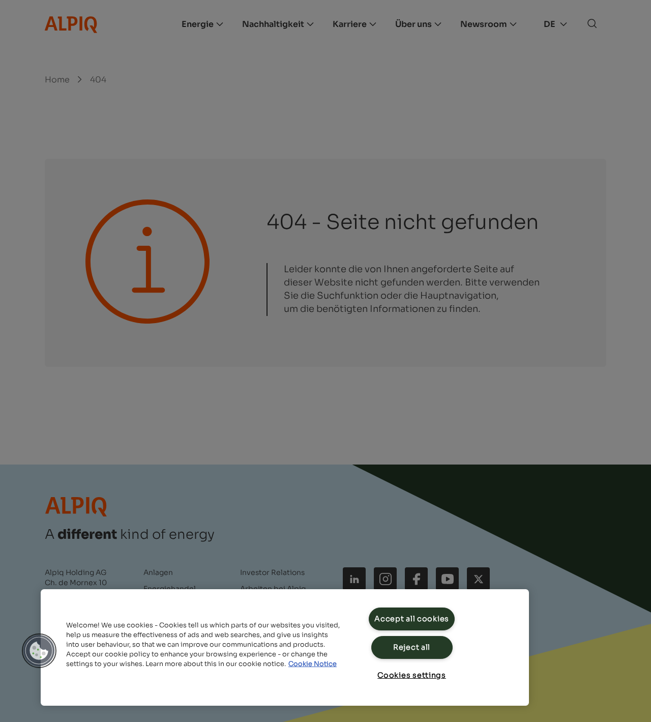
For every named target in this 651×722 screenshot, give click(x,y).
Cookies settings (411, 675)
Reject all (411, 647)
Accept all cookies (411, 618)
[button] (39, 650)
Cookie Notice (312, 664)
